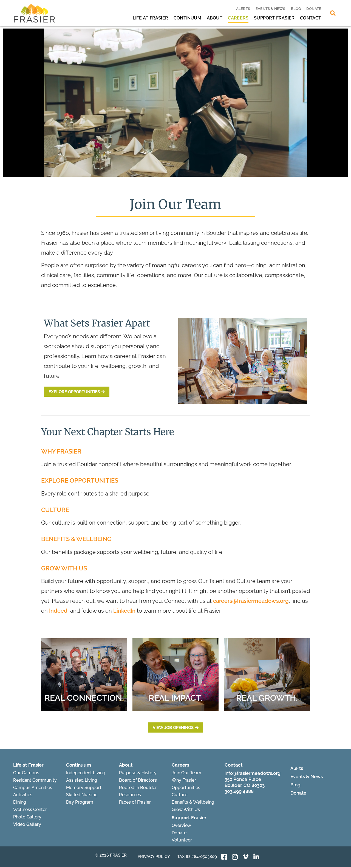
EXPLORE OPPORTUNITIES (79, 480)
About (214, 18)
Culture (179, 794)
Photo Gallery (27, 817)
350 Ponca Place (243, 779)
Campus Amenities (32, 787)
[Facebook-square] (224, 857)
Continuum (187, 18)
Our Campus (26, 772)
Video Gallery (27, 824)
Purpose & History (138, 772)
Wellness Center (30, 809)
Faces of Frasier (135, 802)
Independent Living (85, 772)
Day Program (79, 802)
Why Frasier (184, 780)
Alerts (243, 8)
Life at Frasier (150, 18)
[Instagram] (235, 857)
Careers (238, 18)
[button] (333, 13)
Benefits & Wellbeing (193, 802)
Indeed (58, 610)
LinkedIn (124, 610)
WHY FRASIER (61, 451)
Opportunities (186, 787)
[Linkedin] (256, 857)
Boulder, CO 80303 (245, 785)
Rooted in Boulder (138, 787)
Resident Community (35, 780)
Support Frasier (274, 18)
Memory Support (83, 787)
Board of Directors (138, 780)
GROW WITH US (64, 568)
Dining (19, 802)
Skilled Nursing (82, 794)
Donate (313, 8)
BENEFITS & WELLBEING (76, 538)
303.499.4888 (239, 791)
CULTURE (55, 509)
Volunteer (182, 840)
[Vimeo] (245, 857)
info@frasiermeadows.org (253, 773)
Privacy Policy (154, 856)
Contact (310, 18)
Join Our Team (186, 772)
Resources (130, 794)
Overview (181, 825)
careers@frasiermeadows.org (251, 601)
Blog (296, 8)
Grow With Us (186, 809)
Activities (22, 794)
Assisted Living (81, 780)
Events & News (270, 8)
